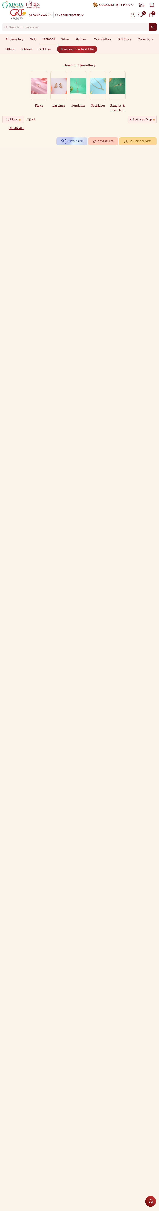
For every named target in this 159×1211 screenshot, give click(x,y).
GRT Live (44, 49)
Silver (65, 39)
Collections (146, 39)
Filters (14, 119)
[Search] (153, 27)
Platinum (81, 39)
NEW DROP (76, 141)
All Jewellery (14, 39)
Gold (33, 39)
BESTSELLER (106, 141)
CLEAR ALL (16, 128)
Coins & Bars (102, 39)
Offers (9, 49)
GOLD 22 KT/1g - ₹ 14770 (114, 5)
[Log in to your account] (133, 14)
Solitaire (26, 49)
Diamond (49, 39)
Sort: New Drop (142, 119)
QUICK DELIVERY (141, 141)
